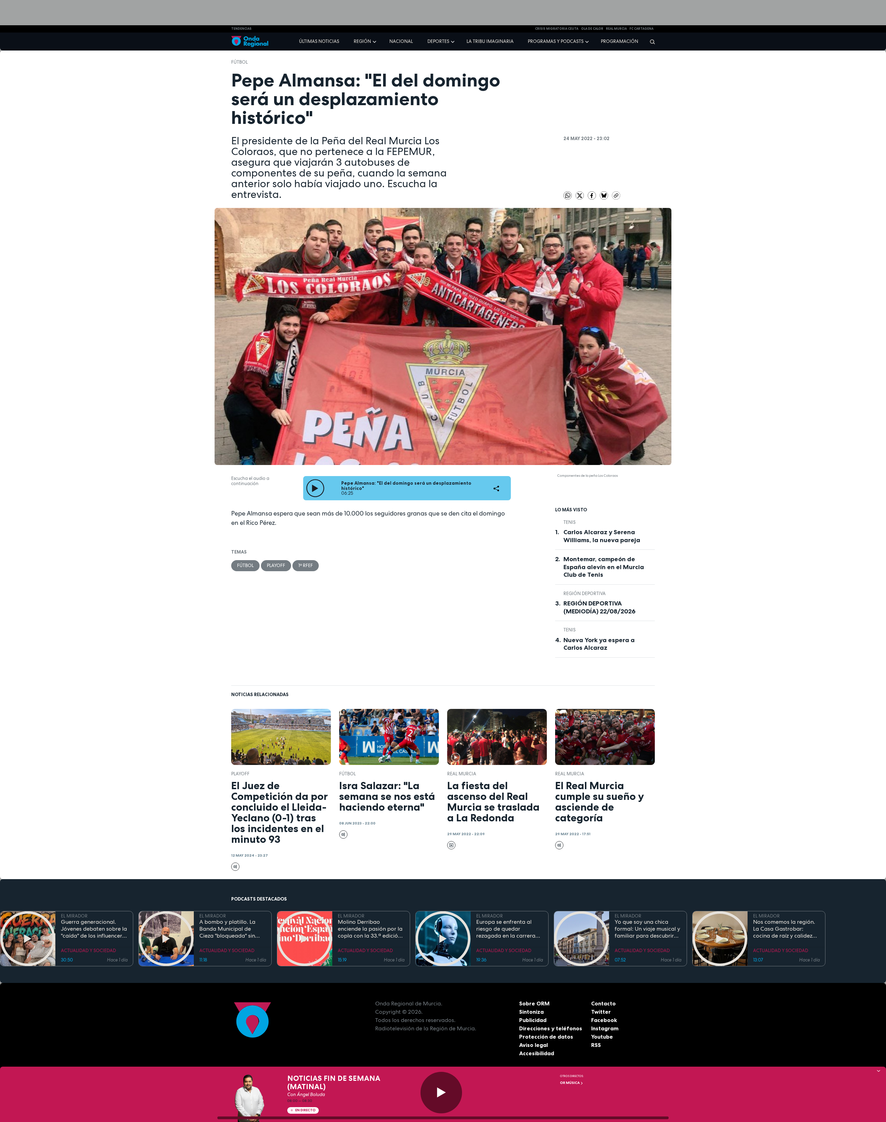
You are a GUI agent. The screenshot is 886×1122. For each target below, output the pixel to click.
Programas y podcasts (556, 41)
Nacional (401, 41)
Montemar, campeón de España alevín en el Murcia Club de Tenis (603, 566)
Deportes (438, 41)
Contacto (603, 1003)
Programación (619, 41)
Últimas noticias (319, 41)
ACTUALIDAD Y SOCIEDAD (88, 951)
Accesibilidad (536, 1053)
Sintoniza (531, 1011)
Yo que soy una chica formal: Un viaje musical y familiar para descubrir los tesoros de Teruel (647, 929)
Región (362, 41)
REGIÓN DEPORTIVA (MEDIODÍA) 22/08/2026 (599, 607)
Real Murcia (616, 29)
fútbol (239, 62)
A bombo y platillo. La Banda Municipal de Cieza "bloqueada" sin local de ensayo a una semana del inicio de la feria (228, 929)
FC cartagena (641, 29)
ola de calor (592, 29)
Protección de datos (546, 1036)
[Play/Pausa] (441, 1092)
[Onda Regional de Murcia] (249, 41)
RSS (596, 1044)
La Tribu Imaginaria (490, 41)
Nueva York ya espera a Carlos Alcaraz (599, 644)
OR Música (570, 1082)
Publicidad (532, 1019)
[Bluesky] (604, 195)
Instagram (604, 1028)
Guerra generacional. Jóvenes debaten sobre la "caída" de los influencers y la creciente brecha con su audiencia (94, 929)
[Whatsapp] (567, 195)
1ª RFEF (305, 565)
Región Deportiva (584, 593)
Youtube (602, 1036)
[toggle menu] (375, 41)
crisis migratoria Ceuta (556, 29)
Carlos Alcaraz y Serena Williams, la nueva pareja (601, 536)
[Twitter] (580, 195)
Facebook (604, 1019)
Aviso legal (533, 1044)
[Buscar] (650, 41)
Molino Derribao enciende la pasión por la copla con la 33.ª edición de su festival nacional (370, 929)
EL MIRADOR (74, 916)
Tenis (569, 522)
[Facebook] (592, 195)
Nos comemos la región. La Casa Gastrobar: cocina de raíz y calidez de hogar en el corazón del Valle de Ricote (784, 929)
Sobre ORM (534, 1003)
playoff (276, 565)
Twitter (601, 1011)
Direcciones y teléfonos (550, 1028)
